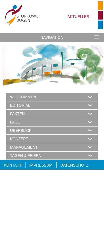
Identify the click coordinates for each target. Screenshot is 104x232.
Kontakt (12, 165)
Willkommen (23, 97)
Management (24, 147)
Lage (15, 122)
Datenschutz (74, 165)
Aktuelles (78, 16)
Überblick (21, 130)
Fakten (17, 114)
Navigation (51, 37)
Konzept (19, 139)
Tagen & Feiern (25, 155)
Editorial (20, 105)
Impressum (41, 165)
